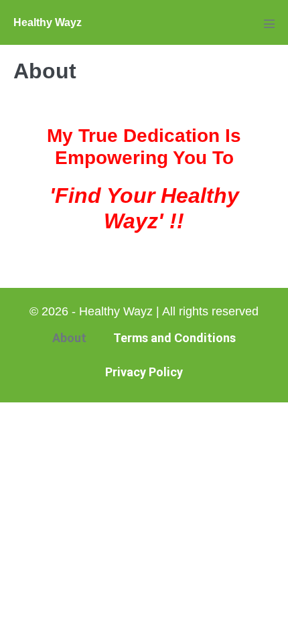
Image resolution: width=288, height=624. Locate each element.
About (69, 338)
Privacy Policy (144, 372)
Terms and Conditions (174, 338)
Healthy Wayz (47, 22)
